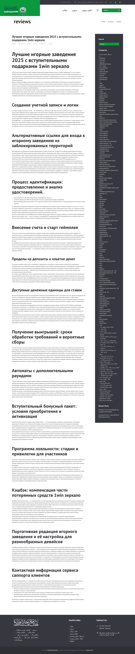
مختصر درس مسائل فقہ (106, 375)
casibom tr (102, 128)
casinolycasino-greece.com (106, 147)
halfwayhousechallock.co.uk (106, 191)
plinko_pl (101, 257)
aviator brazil (102, 93)
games (101, 176)
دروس (101, 354)
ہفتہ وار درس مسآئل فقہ (106, 360)
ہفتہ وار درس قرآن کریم (106, 358)
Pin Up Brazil (102, 249)
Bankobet (101, 99)
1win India (102, 62)
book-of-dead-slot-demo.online (107, 120)
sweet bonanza (103, 300)
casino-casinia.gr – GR (105, 143)
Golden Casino (103, 186)
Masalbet (101, 219)
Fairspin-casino (103, 162)
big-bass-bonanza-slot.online (107, 104)
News (100, 240)
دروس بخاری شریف (105, 383)
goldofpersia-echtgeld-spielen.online (109, 188)
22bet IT (101, 85)
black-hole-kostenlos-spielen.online (108, 114)
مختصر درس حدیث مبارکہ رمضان (108, 373)
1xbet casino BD (103, 72)
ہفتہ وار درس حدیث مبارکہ (107, 356)
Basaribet (101, 101)
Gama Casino (102, 172)
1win (66, 76)
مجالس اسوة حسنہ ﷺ (105, 391)
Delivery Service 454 (104, 157)
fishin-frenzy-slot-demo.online (107, 166)
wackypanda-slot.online (105, 315)
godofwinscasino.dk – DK (106, 184)
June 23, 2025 (21, 43)
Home (103, 22)
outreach (101, 244)
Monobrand (102, 226)
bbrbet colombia (103, 102)
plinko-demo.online (104, 259)
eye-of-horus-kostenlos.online (107, 160)
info (100, 195)
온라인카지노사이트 (104, 398)
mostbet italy (102, 230)
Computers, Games (104, 151)
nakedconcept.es (103, 234)
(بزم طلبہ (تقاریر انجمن (77, 636)
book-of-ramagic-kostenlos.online (108, 122)
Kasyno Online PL (103, 211)
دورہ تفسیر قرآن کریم (105, 377)
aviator (101, 91)
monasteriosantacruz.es (105, 224)
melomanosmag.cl (104, 222)
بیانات (100, 325)
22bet (100, 83)
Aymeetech (89, 650)
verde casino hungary (104, 309)
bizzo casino (102, 112)
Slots (100, 286)
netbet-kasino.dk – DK (105, 236)
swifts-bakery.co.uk (104, 304)
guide (100, 190)
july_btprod (102, 201)
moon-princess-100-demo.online (108, 228)
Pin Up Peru (102, 251)
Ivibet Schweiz (103, 199)
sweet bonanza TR (104, 302)
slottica (101, 290)
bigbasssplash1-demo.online (107, 110)
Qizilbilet (101, 269)
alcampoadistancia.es (105, 89)
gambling (101, 174)
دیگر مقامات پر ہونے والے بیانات (108, 340)
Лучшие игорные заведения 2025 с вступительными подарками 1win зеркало (46, 38)
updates (101, 307)
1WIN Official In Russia (105, 64)
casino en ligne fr (103, 131)
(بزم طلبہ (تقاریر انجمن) (105, 54)
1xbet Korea (102, 73)
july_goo (101, 203)
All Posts (111, 22)
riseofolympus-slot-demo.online (107, 284)
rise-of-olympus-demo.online (107, 282)
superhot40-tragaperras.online (107, 298)
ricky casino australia (104, 280)
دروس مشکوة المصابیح (106, 387)
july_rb (101, 207)
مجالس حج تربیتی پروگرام (106, 394)
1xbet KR (101, 75)
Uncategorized (103, 305)
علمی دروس (102, 381)
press (100, 267)
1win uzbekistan (103, 68)
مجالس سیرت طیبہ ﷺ (105, 396)
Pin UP (101, 248)
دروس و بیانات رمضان (104, 362)
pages (101, 246)
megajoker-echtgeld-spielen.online (108, 220)
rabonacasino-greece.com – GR (107, 273)
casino (101, 130)
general (101, 182)
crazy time (102, 153)
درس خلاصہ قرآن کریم (106, 369)
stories (101, 294)
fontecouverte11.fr (104, 168)
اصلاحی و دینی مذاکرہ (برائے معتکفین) (109, 367)
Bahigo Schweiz (103, 97)
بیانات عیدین (103, 331)
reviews (14, 43)
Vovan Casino (102, 313)
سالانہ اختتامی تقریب (104, 379)
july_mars (101, 205)
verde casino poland (104, 311)
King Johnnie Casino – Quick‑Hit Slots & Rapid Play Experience (109, 416)
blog (100, 116)
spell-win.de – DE (104, 292)
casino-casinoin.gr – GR (105, 145)
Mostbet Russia (103, 232)
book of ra (102, 118)
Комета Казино (103, 319)
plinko (101, 255)
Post (100, 263)
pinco (100, 253)
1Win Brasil (102, 58)
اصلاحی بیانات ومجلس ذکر (107, 327)
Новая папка (102, 323)
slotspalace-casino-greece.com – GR (109, 288)
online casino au (103, 242)
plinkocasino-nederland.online (107, 261)
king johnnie (102, 213)
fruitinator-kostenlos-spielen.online (108, 170)
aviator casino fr (103, 95)
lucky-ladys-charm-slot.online (107, 215)
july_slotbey (102, 209)
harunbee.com (103, 193)
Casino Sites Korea (104, 139)
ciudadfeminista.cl (104, 149)
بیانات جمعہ (103, 329)
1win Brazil (102, 60)
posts (100, 265)
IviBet (100, 197)
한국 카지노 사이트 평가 (105, 400)
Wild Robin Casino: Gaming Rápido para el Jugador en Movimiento (109, 411)
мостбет (101, 321)
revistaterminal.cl (103, 278)
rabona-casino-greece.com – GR (107, 271)
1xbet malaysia (103, 77)
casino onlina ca (103, 133)
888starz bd (102, 87)
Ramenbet (102, 275)
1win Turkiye (102, 66)
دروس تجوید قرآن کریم (106, 385)
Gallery (72, 641)
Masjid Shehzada (52, 650)
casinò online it (103, 137)
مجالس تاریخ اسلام (105, 393)
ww (100, 317)
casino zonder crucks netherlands (108, 141)
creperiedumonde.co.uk (105, 155)
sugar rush (102, 296)
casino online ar (103, 135)
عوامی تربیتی (102, 389)
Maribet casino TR (104, 217)
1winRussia (102, 70)
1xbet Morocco (103, 79)
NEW (100, 238)
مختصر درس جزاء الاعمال (106, 371)
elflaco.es (102, 159)
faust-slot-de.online (104, 164)
